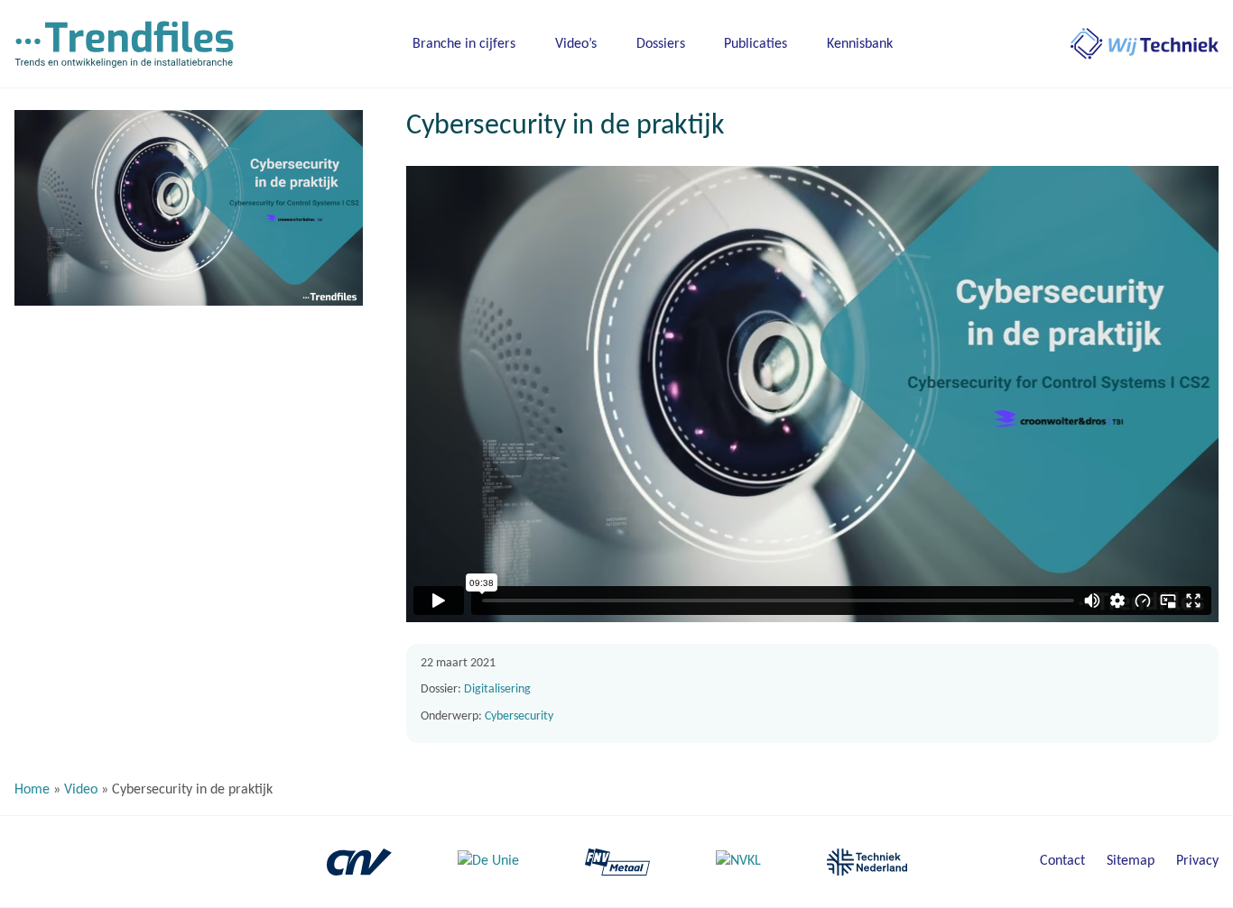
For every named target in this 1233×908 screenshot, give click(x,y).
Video (80, 790)
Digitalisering (497, 689)
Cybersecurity (519, 716)
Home (32, 790)
